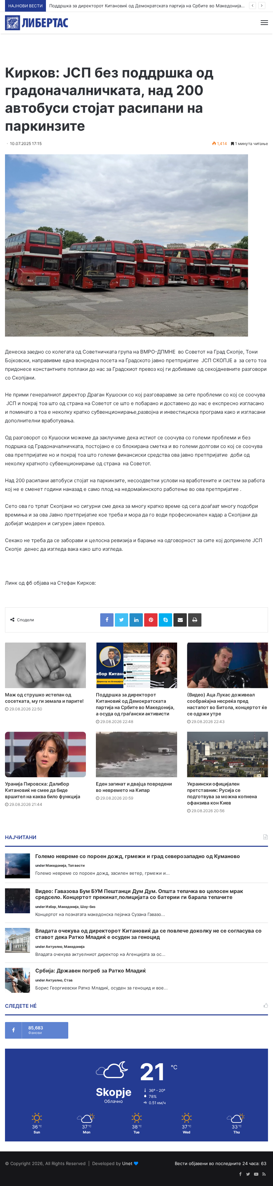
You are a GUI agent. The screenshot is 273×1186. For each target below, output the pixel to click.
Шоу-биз (87, 907)
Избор (51, 907)
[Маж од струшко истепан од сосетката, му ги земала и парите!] (45, 665)
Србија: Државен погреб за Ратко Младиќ (90, 971)
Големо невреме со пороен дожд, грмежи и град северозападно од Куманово (137, 856)
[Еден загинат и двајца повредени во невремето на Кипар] (136, 754)
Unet (127, 1163)
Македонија (56, 865)
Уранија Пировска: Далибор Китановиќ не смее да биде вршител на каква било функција (42, 790)
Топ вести (76, 865)
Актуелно (54, 947)
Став (68, 980)
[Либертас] (36, 22)
